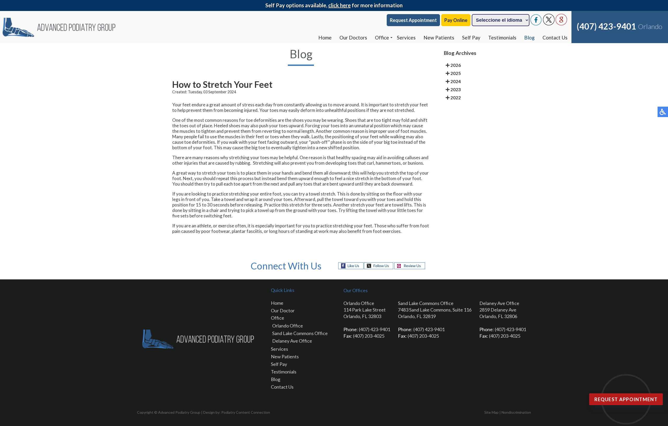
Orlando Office (287, 326)
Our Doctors (353, 37)
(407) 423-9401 (606, 26)
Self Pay (471, 37)
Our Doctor (283, 310)
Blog (529, 37)
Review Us (412, 265)
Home (325, 37)
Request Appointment (413, 20)
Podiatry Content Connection (245, 412)
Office (382, 37)
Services (406, 37)
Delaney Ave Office (292, 341)
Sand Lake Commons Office (300, 333)
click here (339, 5)
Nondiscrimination (516, 412)
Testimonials (502, 37)
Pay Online (455, 20)
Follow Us (381, 265)
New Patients (439, 37)
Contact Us (555, 37)
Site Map (491, 412)
